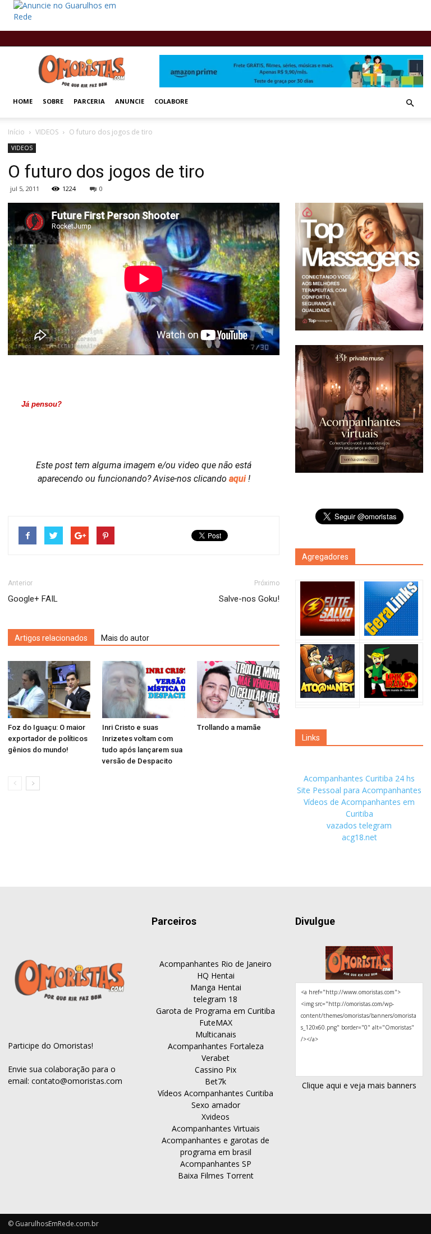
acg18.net (359, 837)
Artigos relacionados (51, 638)
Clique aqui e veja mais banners (359, 1085)
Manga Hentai (215, 987)
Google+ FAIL (33, 599)
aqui (238, 478)
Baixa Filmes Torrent (216, 1175)
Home (23, 101)
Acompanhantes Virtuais (216, 1128)
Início (16, 132)
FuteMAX (215, 1022)
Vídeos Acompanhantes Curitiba (215, 1093)
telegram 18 (215, 999)
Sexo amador (215, 1105)
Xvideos (215, 1116)
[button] (409, 103)
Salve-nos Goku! (249, 599)
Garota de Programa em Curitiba (215, 1010)
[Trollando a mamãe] (238, 689)
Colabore (171, 101)
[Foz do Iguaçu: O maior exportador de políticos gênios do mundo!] (49, 689)
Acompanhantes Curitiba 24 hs (359, 778)
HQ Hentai (216, 975)
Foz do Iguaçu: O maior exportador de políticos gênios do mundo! (48, 738)
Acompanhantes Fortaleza (216, 1046)
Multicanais (215, 1034)
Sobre (53, 101)
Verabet (215, 1058)
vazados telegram (359, 825)
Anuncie (129, 101)
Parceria (89, 101)
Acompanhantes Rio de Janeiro (215, 963)
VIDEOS (46, 132)
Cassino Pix (215, 1069)
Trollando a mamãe (229, 727)
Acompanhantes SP (215, 1163)
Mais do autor (125, 638)
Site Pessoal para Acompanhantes (359, 790)
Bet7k (215, 1081)
